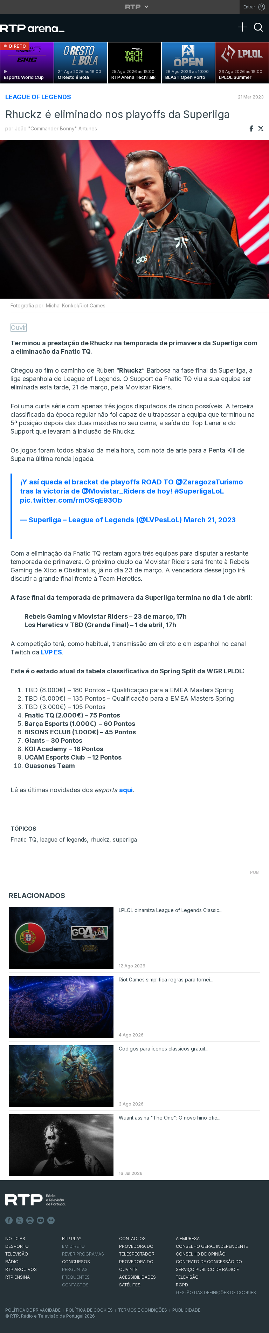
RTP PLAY (72, 1238)
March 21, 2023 (210, 520)
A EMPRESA (188, 1238)
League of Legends (38, 97)
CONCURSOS (76, 1261)
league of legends (63, 839)
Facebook (9, 1220)
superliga (125, 839)
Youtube (40, 1220)
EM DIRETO (73, 1246)
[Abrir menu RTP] (134, 6)
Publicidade (186, 1310)
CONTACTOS (132, 1238)
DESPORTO (17, 1246)
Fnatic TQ (23, 839)
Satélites (129, 1284)
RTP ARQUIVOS (21, 1269)
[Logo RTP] (35, 1200)
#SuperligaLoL (199, 491)
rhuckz (99, 839)
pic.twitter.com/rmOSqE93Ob (71, 500)
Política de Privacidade (33, 1310)
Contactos (75, 1284)
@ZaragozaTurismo (209, 482)
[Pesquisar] (258, 33)
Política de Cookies (89, 1310)
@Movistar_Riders (113, 491)
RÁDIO (12, 1261)
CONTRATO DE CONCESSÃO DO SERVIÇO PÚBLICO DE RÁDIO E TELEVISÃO (209, 1269)
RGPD (182, 1284)
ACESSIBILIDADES (137, 1277)
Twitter (19, 1220)
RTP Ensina (17, 1277)
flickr (51, 1220)
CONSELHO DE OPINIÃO (201, 1254)
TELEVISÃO (16, 1254)
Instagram (30, 1220)
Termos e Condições (142, 1310)
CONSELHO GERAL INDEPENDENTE (212, 1246)
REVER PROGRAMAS (83, 1254)
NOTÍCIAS (15, 1238)
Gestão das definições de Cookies (216, 1292)
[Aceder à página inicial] (39, 28)
